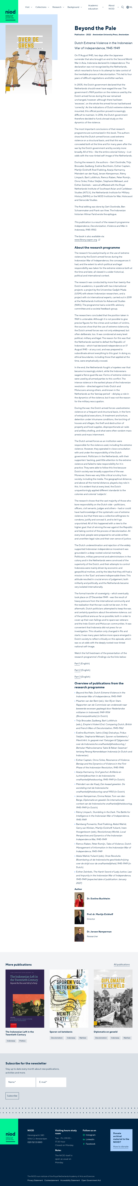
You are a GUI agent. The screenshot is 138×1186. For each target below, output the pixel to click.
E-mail (42, 1082)
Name (11, 1082)
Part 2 (77, 670)
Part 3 (77, 676)
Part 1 (77, 663)
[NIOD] (9, 11)
